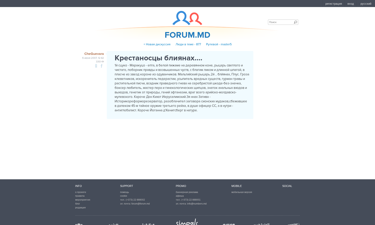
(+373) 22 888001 (191, 199)
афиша (180, 196)
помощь (124, 192)
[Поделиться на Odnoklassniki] (96, 65)
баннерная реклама (187, 192)
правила (80, 196)
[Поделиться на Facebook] (101, 65)
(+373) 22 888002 (135, 199)
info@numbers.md (197, 203)
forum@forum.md (140, 203)
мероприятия (82, 199)
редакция (80, 207)
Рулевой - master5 (219, 44)
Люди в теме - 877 (188, 44)
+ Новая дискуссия (157, 44)
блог (77, 203)
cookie (123, 196)
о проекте (80, 192)
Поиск (295, 22)
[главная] (185, 18)
